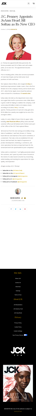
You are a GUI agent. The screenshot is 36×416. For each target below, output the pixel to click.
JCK (3, 3)
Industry (5, 11)
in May (28, 84)
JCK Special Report (18, 173)
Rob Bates (14, 29)
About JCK (18, 278)
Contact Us (18, 282)
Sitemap (18, 291)
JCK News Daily (17, 170)
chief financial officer (13, 121)
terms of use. (18, 411)
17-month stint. (25, 93)
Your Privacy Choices (18, 335)
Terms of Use (18, 295)
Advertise (18, 286)
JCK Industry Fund (18, 309)
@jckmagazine (23, 176)
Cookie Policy (18, 327)
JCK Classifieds (18, 313)
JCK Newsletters (18, 304)
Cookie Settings (18, 331)
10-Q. (16, 107)
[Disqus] (18, 237)
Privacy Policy (18, 323)
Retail (12, 11)
